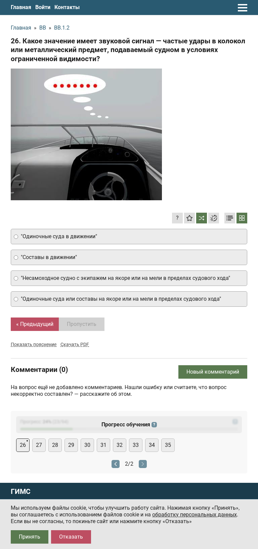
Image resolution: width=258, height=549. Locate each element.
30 (87, 445)
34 (152, 445)
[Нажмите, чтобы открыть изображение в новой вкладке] (86, 134)
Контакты (67, 7)
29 (71, 445)
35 (168, 445)
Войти (42, 7)
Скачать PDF (74, 344)
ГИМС (21, 491)
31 (103, 445)
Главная (21, 7)
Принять (29, 537)
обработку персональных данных (194, 514)
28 (55, 445)
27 (39, 445)
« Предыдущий (34, 324)
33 (136, 445)
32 (120, 445)
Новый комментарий (212, 372)
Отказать (71, 537)
